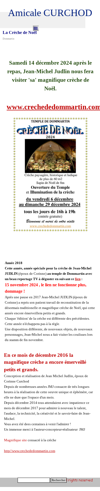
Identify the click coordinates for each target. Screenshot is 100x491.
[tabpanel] (50, 144)
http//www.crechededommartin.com (29, 451)
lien (78, 279)
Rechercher (59, 480)
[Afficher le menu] (36, 28)
